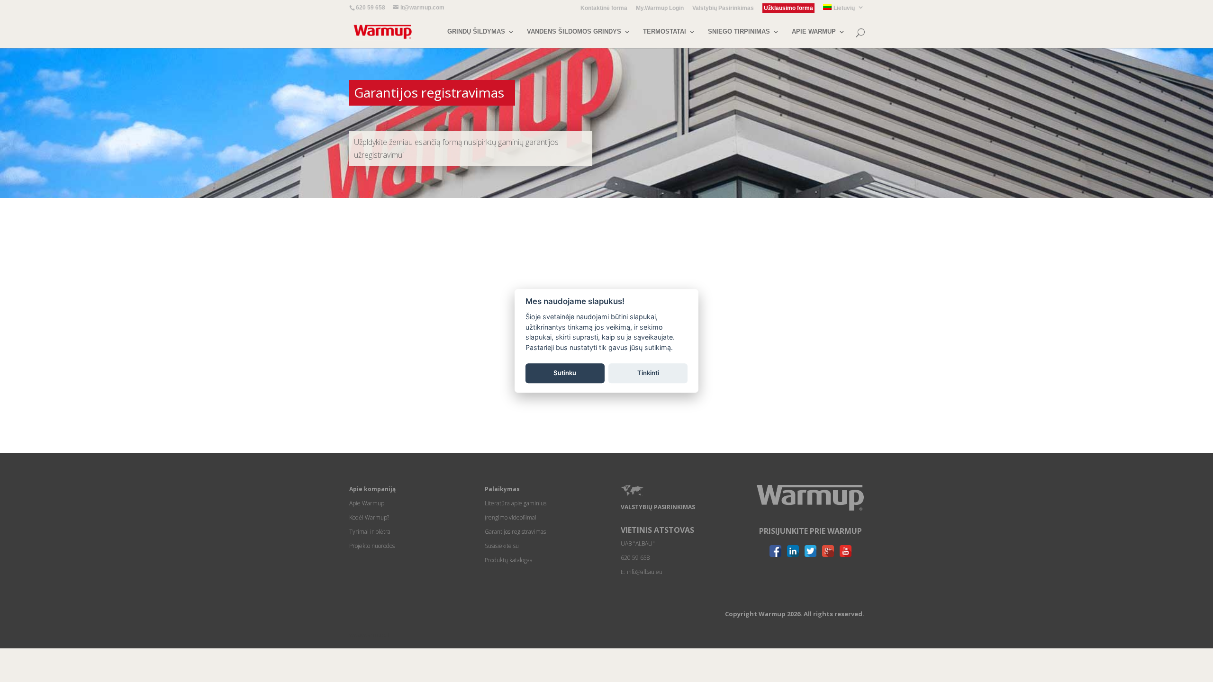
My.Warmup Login (660, 8)
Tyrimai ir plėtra (369, 532)
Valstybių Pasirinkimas (723, 8)
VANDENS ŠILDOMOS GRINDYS (574, 31)
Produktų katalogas (508, 560)
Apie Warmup (366, 503)
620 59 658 (370, 7)
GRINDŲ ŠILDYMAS (476, 31)
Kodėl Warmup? (369, 517)
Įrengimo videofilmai (510, 517)
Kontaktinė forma (603, 8)
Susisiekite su (502, 546)
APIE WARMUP (814, 31)
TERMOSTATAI (664, 31)
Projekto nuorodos (372, 546)
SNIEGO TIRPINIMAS (739, 31)
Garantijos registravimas (515, 532)
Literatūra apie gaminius (515, 503)
